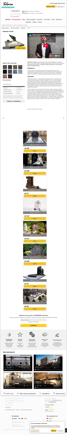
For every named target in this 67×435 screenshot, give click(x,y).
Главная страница (5, 28)
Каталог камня (47, 19)
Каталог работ (40, 19)
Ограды (23, 19)
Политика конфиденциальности (26, 409)
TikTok (50, 421)
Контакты (40, 22)
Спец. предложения (16, 19)
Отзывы (53, 19)
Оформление (28, 22)
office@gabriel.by (52, 402)
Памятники (23, 28)
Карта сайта (8, 407)
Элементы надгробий (15, 28)
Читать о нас (9, 394)
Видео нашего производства (28, 394)
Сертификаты (46, 394)
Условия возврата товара (10, 409)
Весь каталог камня (7, 80)
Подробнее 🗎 (35, 430)
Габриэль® (8, 4)
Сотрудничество (9, 405)
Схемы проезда (15, 16)
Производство (59, 19)
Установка (34, 22)
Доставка (17, 409)
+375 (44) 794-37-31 (57, 3)
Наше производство (9, 352)
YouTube (50, 418)
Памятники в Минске (49, 404)
